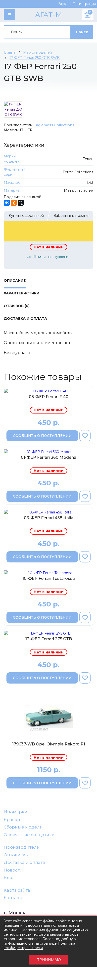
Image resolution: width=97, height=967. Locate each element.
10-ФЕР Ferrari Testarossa (48, 578)
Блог (9, 877)
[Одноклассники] (14, 203)
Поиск (82, 32)
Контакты (14, 897)
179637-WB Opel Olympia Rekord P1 (48, 744)
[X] (21, 203)
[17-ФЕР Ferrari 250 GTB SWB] (13, 109)
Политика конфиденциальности (39, 945)
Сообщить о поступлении (49, 257)
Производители (22, 847)
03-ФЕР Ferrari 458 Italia (48, 517)
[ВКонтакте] (7, 203)
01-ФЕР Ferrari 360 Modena (48, 457)
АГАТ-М (48, 14)
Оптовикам (16, 854)
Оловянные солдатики (29, 834)
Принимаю (48, 960)
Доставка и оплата (24, 862)
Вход (62, 3)
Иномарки (15, 811)
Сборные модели (23, 827)
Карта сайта (17, 890)
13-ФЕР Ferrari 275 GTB (48, 639)
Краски (12, 819)
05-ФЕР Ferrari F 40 (48, 396)
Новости (13, 870)
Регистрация (84, 3)
